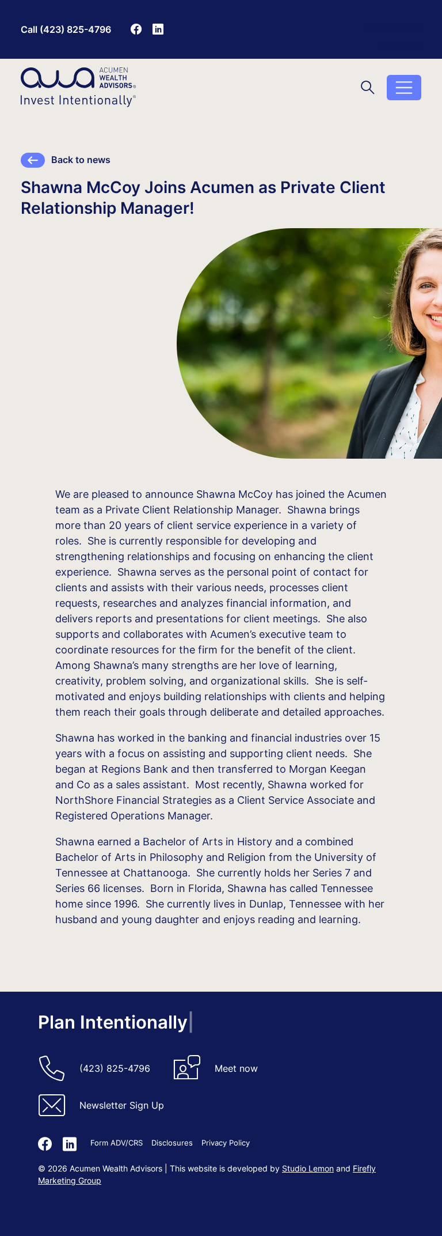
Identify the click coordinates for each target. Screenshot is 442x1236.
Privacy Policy (225, 1143)
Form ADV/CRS (393, 27)
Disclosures (399, 45)
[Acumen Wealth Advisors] (78, 87)
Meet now (236, 1068)
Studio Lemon (308, 1168)
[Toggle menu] (404, 87)
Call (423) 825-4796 (66, 29)
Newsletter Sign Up (121, 1105)
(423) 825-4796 (114, 1068)
